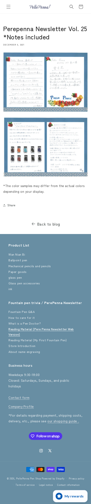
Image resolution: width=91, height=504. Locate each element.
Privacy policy (76, 478)
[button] (8, 6)
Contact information (68, 484)
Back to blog (48, 224)
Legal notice (46, 484)
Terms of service (25, 484)
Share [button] (11, 205)
